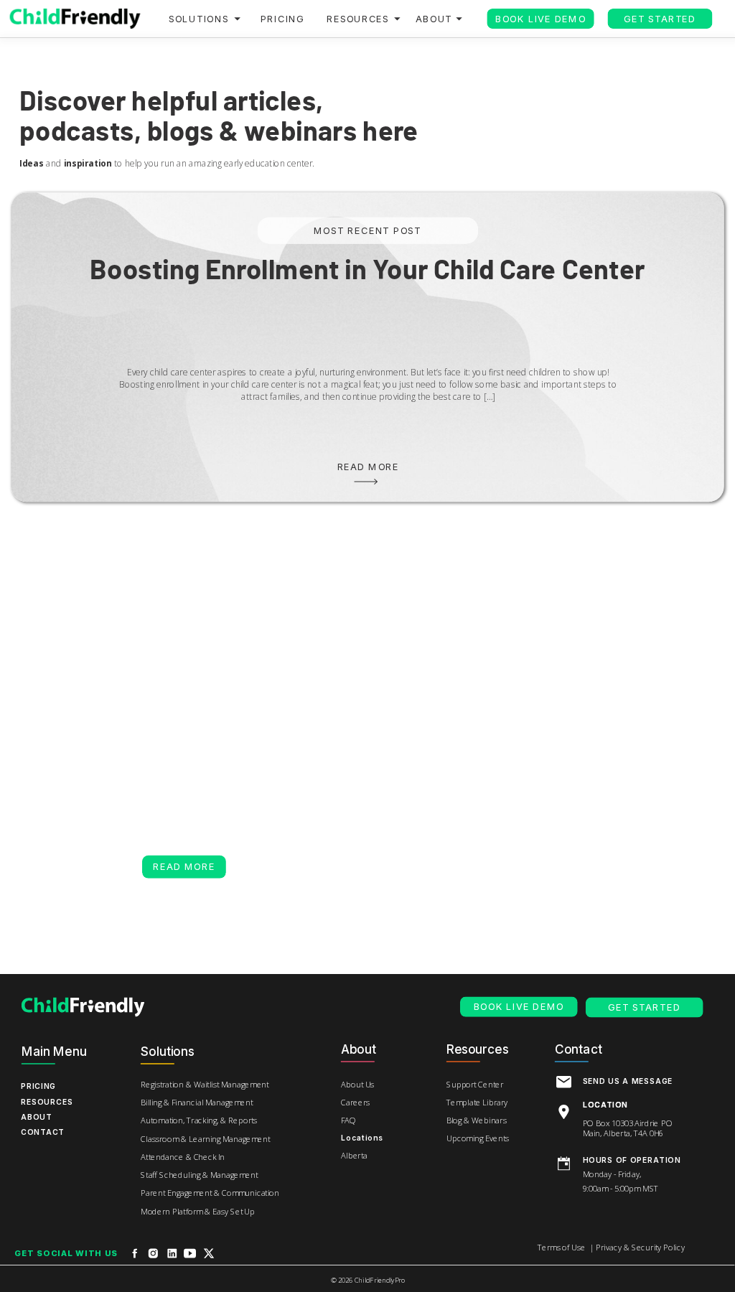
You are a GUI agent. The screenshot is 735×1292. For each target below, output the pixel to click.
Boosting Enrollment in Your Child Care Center (367, 270)
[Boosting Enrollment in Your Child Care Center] (366, 481)
